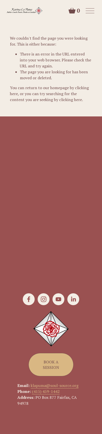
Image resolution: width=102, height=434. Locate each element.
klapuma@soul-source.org (54, 385)
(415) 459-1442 (46, 391)
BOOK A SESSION (51, 364)
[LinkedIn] (73, 299)
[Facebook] (29, 299)
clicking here (70, 99)
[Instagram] (44, 299)
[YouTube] (58, 299)
